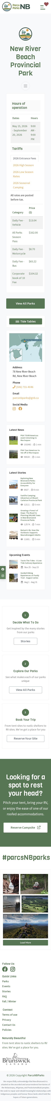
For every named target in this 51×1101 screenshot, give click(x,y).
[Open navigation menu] (42, 8)
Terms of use (9, 1014)
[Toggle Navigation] (25, 86)
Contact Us (8, 1024)
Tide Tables (28, 321)
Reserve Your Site (25, 738)
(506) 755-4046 (24, 387)
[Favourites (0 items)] (46, 4)
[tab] (24, 158)
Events (6, 986)
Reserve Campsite (23, 827)
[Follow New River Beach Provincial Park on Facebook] (20, 408)
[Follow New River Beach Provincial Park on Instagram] (14, 408)
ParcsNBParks (36, 1075)
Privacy (6, 1019)
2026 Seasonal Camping (21, 185)
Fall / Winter (9, 1001)
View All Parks (25, 303)
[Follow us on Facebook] (3, 569)
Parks (5, 981)
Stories (25, 641)
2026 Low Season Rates (23, 174)
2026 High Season (23, 165)
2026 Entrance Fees (24, 158)
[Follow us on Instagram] (3, 576)
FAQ (4, 996)
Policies (6, 1029)
